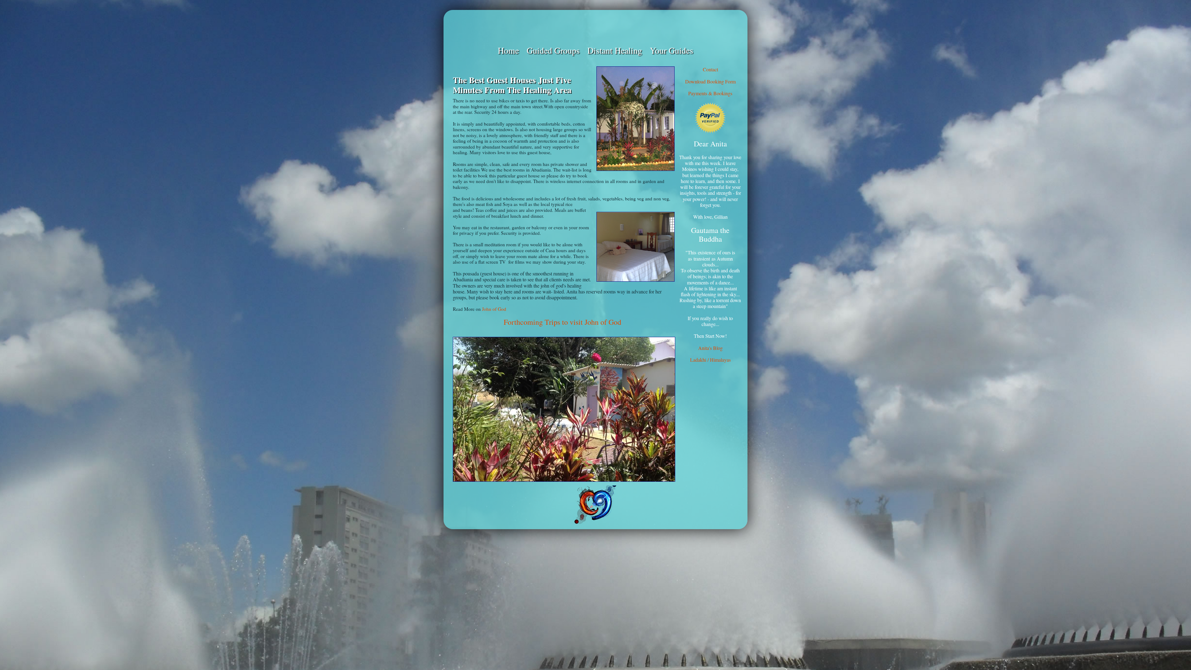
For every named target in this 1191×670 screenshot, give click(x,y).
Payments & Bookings (710, 93)
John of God (494, 309)
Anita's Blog (710, 348)
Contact (710, 69)
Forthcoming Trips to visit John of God (562, 322)
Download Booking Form (710, 81)
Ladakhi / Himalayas (710, 359)
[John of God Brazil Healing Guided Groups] (595, 27)
